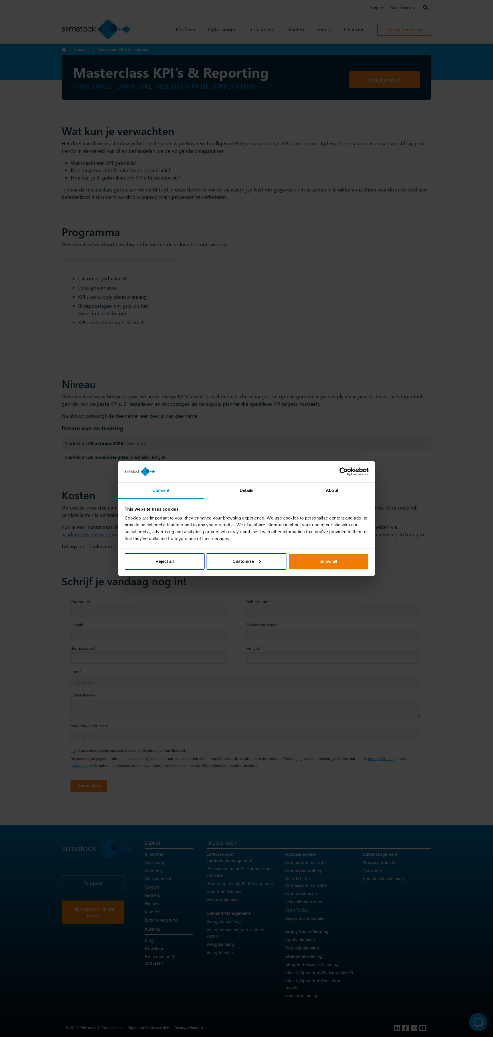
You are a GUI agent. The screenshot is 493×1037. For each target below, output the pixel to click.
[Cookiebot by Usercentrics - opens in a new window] (344, 471)
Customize (243, 561)
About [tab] (332, 490)
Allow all (328, 561)
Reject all (164, 561)
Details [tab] (247, 490)
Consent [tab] (160, 490)
